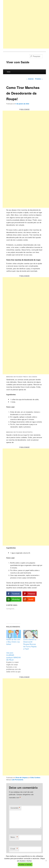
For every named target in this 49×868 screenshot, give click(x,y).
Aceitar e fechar (25, 864)
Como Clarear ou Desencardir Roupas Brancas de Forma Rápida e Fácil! (30, 644)
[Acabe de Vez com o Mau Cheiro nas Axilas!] (13, 634)
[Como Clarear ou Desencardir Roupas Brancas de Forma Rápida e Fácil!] (30, 634)
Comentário (15, 808)
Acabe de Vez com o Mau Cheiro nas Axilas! (13, 641)
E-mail (14, 849)
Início (8, 72)
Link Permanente (17, 780)
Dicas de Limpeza (22, 777)
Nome (14, 837)
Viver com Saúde (17, 62)
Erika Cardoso (35, 777)
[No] (46, 860)
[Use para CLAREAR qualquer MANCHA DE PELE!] (14, 662)
